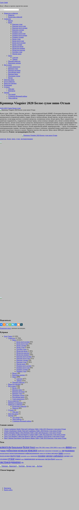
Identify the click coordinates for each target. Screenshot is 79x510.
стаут (71, 456)
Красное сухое (17, 24)
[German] (12, 474)
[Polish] (4, 482)
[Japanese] (9, 479)
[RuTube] (38, 466)
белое (9, 139)
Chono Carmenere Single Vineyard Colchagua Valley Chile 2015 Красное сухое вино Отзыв (35, 429)
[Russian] (1, 474)
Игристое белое (17, 46)
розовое (41, 455)
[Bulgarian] (6, 477)
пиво (60, 453)
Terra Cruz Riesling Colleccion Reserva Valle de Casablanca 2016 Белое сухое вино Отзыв (34, 436)
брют (32, 447)
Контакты (11, 91)
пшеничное (34, 456)
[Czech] (9, 477)
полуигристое (66, 453)
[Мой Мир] (15, 324)
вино (13, 139)
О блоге (7, 87)
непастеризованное (17, 453)
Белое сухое (16, 39)
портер (28, 456)
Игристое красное (18, 50)
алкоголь (3, 139)
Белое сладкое (17, 44)
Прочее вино (16, 54)
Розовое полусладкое (19, 35)
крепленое (48, 451)
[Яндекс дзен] (30, 466)
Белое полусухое (18, 41)
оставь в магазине (51, 453)
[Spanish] (4, 484)
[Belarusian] (4, 474)
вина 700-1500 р (41, 447)
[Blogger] (18, 324)
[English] (9, 474)
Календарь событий (15, 17)
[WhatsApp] (10, 324)
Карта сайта (8, 490)
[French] (14, 474)
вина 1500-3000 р (52, 447)
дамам (3, 450)
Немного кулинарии (15, 403)
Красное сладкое (18, 30)
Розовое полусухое (19, 33)
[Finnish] (1, 479)
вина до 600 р (61, 447)
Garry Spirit (4, 2)
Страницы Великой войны (17, 96)
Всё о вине (8, 65)
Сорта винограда (14, 67)
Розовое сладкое (18, 37)
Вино (10, 22)
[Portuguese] (6, 482)
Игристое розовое (18, 48)
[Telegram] (7, 324)
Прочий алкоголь (14, 61)
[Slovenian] (1, 484)
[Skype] (13, 324)
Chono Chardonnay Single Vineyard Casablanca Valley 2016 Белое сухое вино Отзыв (32, 431)
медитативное (68, 450)
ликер (60, 450)
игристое (22, 450)
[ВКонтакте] (1, 324)
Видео (10, 78)
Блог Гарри (8, 336)
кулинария (55, 451)
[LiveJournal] (21, 324)
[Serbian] (12, 482)
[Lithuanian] (1, 482)
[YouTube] (21, 466)
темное (18, 459)
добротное (12, 450)
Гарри (10, 108)
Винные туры (13, 68)
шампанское (29, 459)
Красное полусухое (19, 26)
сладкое (66, 456)
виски (74, 447)
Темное (14, 59)
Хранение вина (5, 328)
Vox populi (11, 94)
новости (42, 453)
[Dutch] (12, 477)
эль (22, 462)
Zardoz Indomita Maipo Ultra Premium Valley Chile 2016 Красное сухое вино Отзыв (32, 433)
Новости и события (11, 13)
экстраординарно (27, 139)
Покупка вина (9, 80)
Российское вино (14, 72)
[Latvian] (14, 479)
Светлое (15, 57)
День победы (12, 98)
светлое (49, 456)
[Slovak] (14, 482)
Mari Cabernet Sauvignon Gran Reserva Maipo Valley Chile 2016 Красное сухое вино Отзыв (35, 438)
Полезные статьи (14, 76)
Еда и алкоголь (9, 81)
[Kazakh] (12, 479)
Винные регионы (14, 70)
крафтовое (41, 451)
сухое (18, 139)
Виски (10, 21)
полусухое (15, 455)
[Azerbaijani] (4, 477)
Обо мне (11, 89)
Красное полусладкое (19, 28)
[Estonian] (14, 477)
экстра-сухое (59, 459)
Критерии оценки (14, 63)
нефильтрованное (32, 453)
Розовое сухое (17, 32)
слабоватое (58, 456)
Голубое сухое (17, 52)
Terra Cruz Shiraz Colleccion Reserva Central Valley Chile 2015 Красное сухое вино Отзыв (34, 434)
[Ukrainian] (6, 474)
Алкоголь (7, 19)
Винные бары (13, 74)
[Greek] (4, 479)
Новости (11, 15)
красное (32, 450)
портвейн (23, 456)
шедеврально (40, 459)
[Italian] (6, 479)
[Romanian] (9, 482)
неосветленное (4, 453)
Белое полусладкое (19, 43)
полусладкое (5, 456)
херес (22, 459)
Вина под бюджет (10, 83)
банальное (17, 447)
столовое (3, 459)
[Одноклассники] (4, 324)
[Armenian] (1, 477)
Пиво (10, 56)
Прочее (6, 92)
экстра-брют (50, 459)
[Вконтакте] (12, 466)
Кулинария (8, 85)
